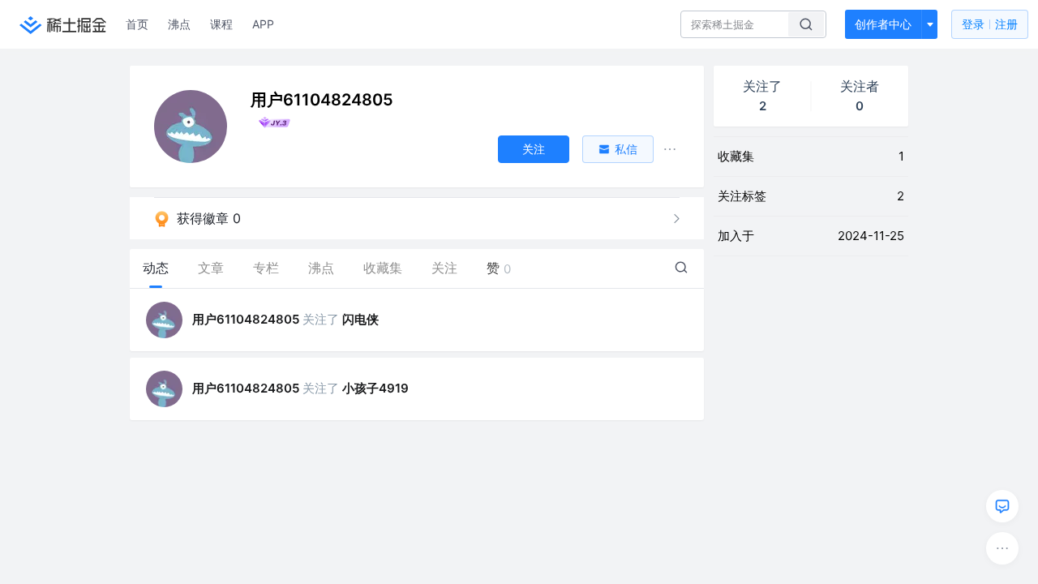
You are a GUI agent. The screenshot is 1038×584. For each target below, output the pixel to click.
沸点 (179, 24)
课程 (221, 24)
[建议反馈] (1002, 506)
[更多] (1002, 548)
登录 (990, 24)
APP (263, 24)
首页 (137, 24)
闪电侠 (360, 319)
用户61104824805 (245, 319)
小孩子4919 (375, 388)
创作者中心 (883, 24)
